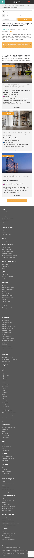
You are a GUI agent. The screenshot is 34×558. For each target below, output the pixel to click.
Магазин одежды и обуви (9, 326)
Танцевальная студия (8, 458)
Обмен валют (5, 473)
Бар (3, 230)
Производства (6, 488)
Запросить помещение (8, 539)
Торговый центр (6, 347)
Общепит (4, 388)
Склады (4, 486)
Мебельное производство (9, 413)
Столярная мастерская (8, 419)
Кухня (3, 382)
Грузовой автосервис (8, 218)
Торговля (4, 345)
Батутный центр (6, 446)
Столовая (4, 396)
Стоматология (6, 301)
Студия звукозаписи (7, 456)
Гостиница (5, 264)
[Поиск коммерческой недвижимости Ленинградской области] (19, 2)
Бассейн (4, 444)
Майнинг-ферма (6, 471)
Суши (3, 398)
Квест (3, 431)
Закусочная (5, 372)
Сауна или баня (6, 314)
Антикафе (4, 368)
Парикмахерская (6, 310)
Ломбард (4, 469)
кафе (23, 28)
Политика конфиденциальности (11, 547)
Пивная (4, 232)
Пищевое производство (8, 415)
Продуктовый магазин (8, 338)
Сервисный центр (7, 253)
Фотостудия (5, 460)
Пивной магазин (6, 336)
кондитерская (5, 29)
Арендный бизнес (7, 510)
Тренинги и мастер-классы (9, 359)
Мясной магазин (6, 330)
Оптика (4, 299)
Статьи (4, 531)
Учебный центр (6, 361)
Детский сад (5, 274)
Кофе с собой (5, 376)
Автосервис (5, 216)
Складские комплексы (8, 521)
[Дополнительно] (29, 2)
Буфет (3, 370)
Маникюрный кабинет (8, 308)
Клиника (4, 291)
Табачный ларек (6, 234)
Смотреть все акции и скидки (17, 201)
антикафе (4, 28)
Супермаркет (5, 343)
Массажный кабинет (7, 295)
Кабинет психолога (7, 289)
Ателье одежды (6, 247)
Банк (3, 467)
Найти (25, 19)
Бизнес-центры (6, 517)
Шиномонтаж (5, 224)
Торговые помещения (8, 484)
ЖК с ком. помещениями (9, 525)
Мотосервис (5, 220)
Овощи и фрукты (6, 332)
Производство (6, 417)
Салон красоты (6, 312)
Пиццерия (4, 392)
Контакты (4, 545)
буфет (10, 28)
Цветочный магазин (7, 349)
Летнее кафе (5, 384)
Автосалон (5, 214)
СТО (3, 222)
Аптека (4, 285)
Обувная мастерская (7, 251)
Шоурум (4, 351)
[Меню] (2, 2)
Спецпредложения (7, 535)
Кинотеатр (5, 433)
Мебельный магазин (7, 328)
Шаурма (4, 404)
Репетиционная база (7, 357)
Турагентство (5, 437)
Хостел (3, 268)
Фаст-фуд (4, 400)
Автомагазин (5, 320)
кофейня (23, 29)
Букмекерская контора (8, 427)
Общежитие (5, 266)
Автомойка (5, 212)
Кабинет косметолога (8, 287)
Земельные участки (7, 492)
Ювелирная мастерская (8, 257)
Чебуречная (5, 402)
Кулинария (5, 380)
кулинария (5, 31)
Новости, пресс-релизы (8, 533)
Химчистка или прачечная (9, 255)
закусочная (17, 28)
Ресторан (4, 394)
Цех (3, 421)
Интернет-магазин (7, 322)
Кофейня (4, 378)
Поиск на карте (6, 537)
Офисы (4, 481)
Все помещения (6, 241)
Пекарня (4, 390)
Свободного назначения (9, 490)
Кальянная (5, 429)
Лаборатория (5, 293)
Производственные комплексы (10, 523)
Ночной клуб (5, 435)
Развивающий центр (7, 276)
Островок (4, 334)
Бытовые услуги (6, 249)
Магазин (4, 324)
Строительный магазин (8, 340)
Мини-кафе (5, 386)
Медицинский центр (7, 297)
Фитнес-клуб (5, 450)
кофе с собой (15, 29)
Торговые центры (7, 519)
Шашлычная (5, 406)
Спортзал (4, 448)
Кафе (3, 374)
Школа (3, 278)
